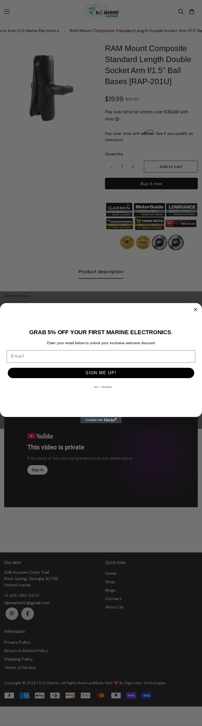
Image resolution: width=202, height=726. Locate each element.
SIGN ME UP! (101, 372)
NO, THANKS (103, 387)
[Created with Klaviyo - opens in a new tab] (101, 420)
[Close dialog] (196, 309)
